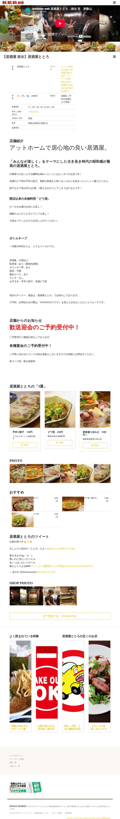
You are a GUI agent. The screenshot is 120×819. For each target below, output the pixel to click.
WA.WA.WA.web (13, 2)
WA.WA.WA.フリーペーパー (20, 813)
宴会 (67, 70)
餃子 (67, 91)
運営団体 (68, 813)
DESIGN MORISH (18, 806)
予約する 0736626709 (61, 616)
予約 (25, 445)
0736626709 (33, 112)
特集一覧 (13, 763)
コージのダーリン (17, 756)
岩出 (69, 73)
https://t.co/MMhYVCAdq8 (62, 548)
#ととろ (54, 566)
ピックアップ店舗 (17, 759)
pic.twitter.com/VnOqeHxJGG (79, 566)
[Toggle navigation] (114, 2)
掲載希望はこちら (41, 813)
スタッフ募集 (56, 813)
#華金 (61, 566)
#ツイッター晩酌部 (40, 566)
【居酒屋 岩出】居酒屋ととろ (25, 57)
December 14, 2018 (46, 572)
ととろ (64, 67)
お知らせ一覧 (15, 766)
